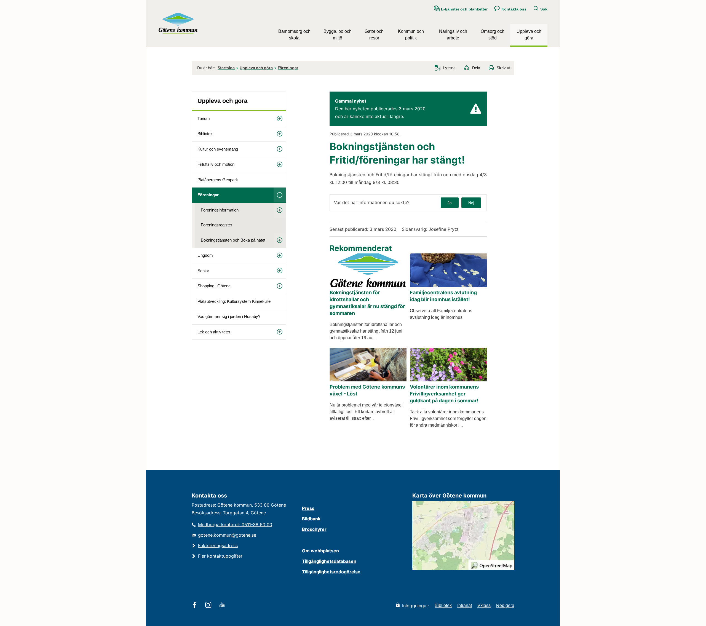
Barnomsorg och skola (294, 34)
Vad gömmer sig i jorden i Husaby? (228, 316)
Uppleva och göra (529, 34)
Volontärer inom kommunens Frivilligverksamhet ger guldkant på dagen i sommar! (444, 393)
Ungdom (205, 255)
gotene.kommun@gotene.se (227, 535)
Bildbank (311, 518)
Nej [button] (471, 202)
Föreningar (288, 67)
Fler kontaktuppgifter (220, 556)
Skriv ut (503, 67)
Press (308, 508)
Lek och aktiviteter (213, 332)
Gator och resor (374, 34)
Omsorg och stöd (492, 34)
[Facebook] (196, 605)
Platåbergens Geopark (217, 179)
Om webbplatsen (320, 550)
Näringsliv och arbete (453, 34)
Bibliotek (205, 133)
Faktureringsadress (218, 545)
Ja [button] (450, 202)
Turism (203, 118)
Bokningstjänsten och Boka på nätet (233, 240)
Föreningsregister (216, 225)
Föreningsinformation (220, 210)
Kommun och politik (411, 34)
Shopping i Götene (214, 285)
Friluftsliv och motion (215, 164)
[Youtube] (223, 605)
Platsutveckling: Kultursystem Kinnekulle (234, 301)
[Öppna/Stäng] (280, 118)
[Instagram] (209, 605)
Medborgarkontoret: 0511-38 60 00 (235, 524)
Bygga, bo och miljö (337, 34)
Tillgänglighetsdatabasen (329, 561)
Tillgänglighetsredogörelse (331, 571)
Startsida (226, 67)
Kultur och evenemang (217, 149)
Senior (203, 270)
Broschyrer (314, 529)
